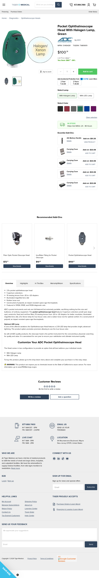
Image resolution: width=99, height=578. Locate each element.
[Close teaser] (17, 575)
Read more (15, 468)
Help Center (29, 515)
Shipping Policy (31, 501)
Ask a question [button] (64, 396)
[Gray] (73, 109)
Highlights (24, 283)
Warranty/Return (56, 283)
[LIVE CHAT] (32, 440)
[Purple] (93, 109)
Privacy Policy (32, 558)
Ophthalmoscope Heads (30, 18)
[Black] (60, 109)
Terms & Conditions (46, 558)
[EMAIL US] (67, 427)
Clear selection (91, 117)
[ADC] (65, 40)
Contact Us (6, 512)
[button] (94, 248)
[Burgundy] (67, 109)
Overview (9, 283)
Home (4, 18)
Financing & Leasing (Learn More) (70, 509)
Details (69, 141)
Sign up (11, 481)
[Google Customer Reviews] (67, 558)
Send (91, 544)
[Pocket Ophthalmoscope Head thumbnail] (6, 81)
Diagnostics (13, 18)
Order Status (93, 12)
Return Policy (7, 508)
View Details (17, 266)
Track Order (29, 512)
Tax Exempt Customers (11, 515)
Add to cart (87, 71)
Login (4, 481)
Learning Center (31, 508)
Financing (5, 12)
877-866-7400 (79, 5)
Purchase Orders (16, 12)
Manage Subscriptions (10, 505)
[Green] (80, 109)
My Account (6, 501)
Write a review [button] (34, 396)
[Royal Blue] (87, 109)
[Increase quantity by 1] (74, 72)
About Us (28, 505)
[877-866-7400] (32, 427)
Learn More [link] (93, 79)
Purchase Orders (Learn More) (68, 504)
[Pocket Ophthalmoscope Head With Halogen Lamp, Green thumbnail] (17, 81)
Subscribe (91, 487)
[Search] (58, 5)
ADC (79, 40)
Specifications (75, 283)
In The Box (39, 283)
